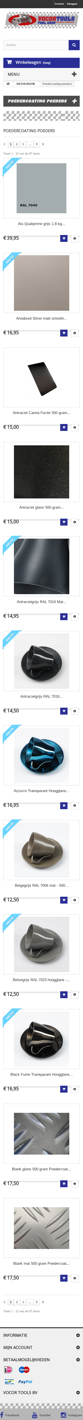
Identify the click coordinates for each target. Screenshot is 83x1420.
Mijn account (18, 1347)
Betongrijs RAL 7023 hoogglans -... (41, 980)
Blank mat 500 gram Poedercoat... (41, 1263)
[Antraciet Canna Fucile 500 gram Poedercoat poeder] (41, 377)
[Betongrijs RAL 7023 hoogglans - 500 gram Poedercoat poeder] (41, 944)
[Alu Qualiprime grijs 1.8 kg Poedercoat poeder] (41, 188)
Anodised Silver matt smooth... (41, 318)
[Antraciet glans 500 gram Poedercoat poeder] (41, 472)
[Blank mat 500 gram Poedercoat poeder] (41, 1228)
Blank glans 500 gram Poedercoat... (41, 1169)
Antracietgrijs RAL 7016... (41, 696)
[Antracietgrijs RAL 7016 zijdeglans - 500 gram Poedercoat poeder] (41, 661)
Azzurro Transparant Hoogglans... (41, 791)
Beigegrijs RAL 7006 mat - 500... (41, 885)
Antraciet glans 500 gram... (41, 507)
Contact (59, 3)
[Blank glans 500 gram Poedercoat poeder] (41, 1133)
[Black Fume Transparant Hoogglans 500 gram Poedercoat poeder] (41, 1039)
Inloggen (72, 3)
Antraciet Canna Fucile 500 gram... (41, 413)
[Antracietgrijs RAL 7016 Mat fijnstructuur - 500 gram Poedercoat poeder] (41, 566)
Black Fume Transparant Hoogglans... (41, 1074)
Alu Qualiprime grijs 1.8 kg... (41, 224)
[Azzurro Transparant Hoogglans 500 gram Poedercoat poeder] (41, 755)
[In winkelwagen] (64, 238)
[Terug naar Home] (8, 84)
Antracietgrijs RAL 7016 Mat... (41, 602)
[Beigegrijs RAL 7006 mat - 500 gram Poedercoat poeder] (41, 850)
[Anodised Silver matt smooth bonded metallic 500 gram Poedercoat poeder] (41, 283)
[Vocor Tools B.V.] (41, 20)
